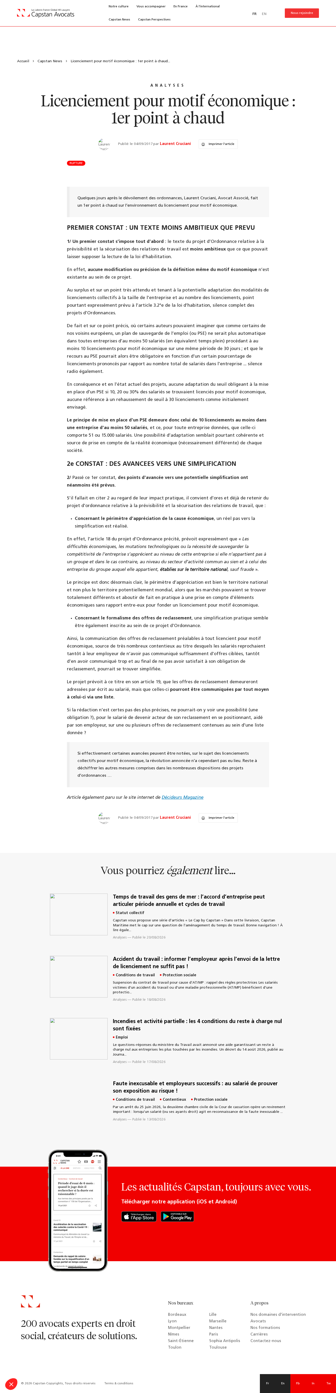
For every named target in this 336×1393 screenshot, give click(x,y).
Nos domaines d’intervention (278, 1315)
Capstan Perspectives (154, 19)
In (313, 1383)
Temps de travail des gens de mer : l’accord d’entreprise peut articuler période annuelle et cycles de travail (189, 901)
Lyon (172, 1321)
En (283, 1383)
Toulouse (218, 1348)
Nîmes (173, 1335)
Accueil (23, 61)
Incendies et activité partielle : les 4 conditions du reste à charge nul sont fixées (197, 1025)
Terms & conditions (118, 1383)
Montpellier (179, 1328)
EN (264, 14)
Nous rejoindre (302, 13)
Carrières (259, 1335)
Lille (213, 1315)
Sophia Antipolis (224, 1341)
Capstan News (119, 19)
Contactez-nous (265, 1341)
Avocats (258, 1321)
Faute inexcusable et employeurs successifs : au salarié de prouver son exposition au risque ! (195, 1087)
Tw (328, 1383)
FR (254, 14)
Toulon (174, 1348)
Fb (298, 1383)
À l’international (208, 6)
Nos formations (265, 1328)
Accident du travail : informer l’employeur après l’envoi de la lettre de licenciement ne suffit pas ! (196, 963)
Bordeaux (177, 1315)
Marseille (218, 1321)
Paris (213, 1335)
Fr (267, 1383)
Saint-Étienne (181, 1341)
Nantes (216, 1328)
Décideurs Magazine (182, 797)
